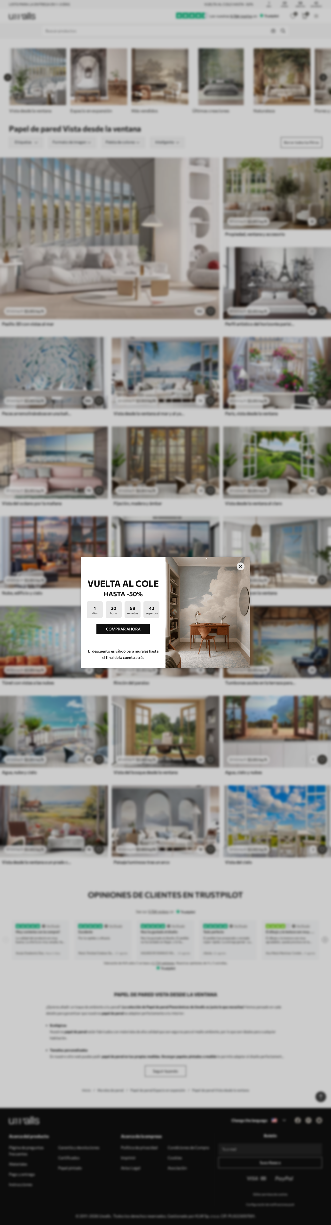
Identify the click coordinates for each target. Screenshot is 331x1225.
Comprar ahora (123, 629)
